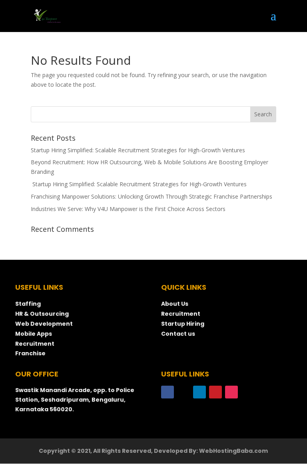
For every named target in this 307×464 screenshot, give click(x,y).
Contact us (178, 334)
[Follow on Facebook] (167, 392)
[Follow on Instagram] (231, 392)
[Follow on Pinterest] (215, 392)
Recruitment (34, 344)
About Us (174, 304)
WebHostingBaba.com (233, 451)
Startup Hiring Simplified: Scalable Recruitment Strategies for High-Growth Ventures (138, 150)
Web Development (44, 324)
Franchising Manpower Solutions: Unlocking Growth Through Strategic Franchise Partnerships (151, 196)
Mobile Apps (33, 334)
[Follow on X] (183, 392)
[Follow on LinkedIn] (199, 392)
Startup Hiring (183, 324)
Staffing (28, 304)
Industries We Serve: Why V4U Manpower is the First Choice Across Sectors (128, 209)
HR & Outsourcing (42, 314)
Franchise (30, 353)
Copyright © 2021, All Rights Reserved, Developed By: (119, 451)
